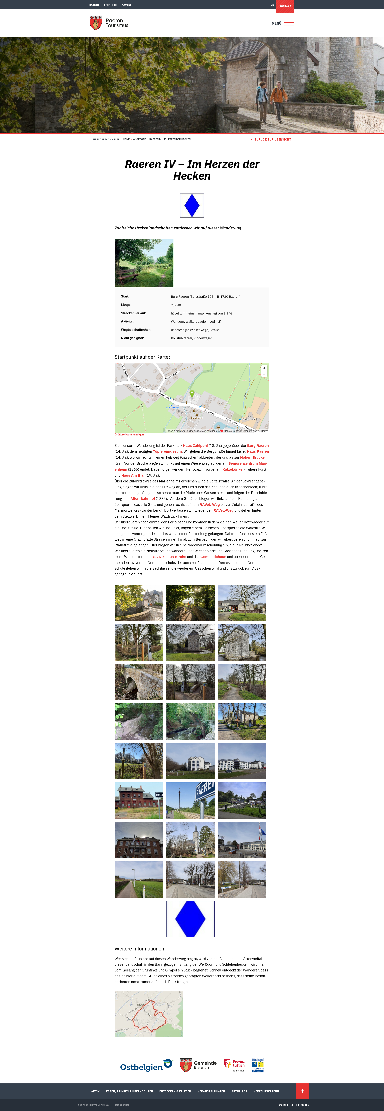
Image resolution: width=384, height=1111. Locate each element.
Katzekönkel (232, 469)
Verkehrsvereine (267, 1091)
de (272, 4)
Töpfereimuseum (167, 451)
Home (126, 139)
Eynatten (110, 4)
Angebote (139, 139)
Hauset (126, 4)
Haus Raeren (258, 451)
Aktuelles (239, 1091)
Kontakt (285, 6)
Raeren (94, 4)
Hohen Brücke (252, 457)
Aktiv (95, 1091)
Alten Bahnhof (142, 499)
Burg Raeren (258, 446)
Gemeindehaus (213, 557)
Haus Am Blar (133, 475)
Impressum (122, 1105)
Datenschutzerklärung (93, 1105)
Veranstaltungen (211, 1091)
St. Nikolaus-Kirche (169, 557)
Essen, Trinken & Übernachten (129, 1091)
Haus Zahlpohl (195, 446)
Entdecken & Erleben (175, 1091)
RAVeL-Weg (210, 505)
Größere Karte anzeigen (129, 434)
